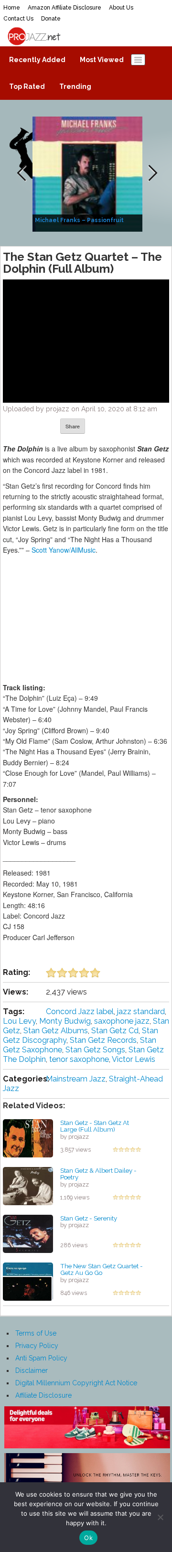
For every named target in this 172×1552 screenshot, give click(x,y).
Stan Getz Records (103, 1040)
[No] (160, 1517)
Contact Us (18, 18)
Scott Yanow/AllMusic (64, 550)
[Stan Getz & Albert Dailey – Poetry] (28, 1185)
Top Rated (27, 86)
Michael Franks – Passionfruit (79, 220)
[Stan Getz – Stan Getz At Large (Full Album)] (28, 1137)
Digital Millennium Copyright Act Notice (76, 1383)
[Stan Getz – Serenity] (28, 1233)
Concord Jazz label (80, 1011)
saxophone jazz (122, 1021)
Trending (75, 86)
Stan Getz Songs (95, 1049)
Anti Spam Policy (41, 1358)
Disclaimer (31, 1370)
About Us (121, 7)
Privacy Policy (36, 1345)
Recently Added (37, 60)
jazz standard (141, 1011)
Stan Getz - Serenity (88, 1218)
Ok (88, 1537)
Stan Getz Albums (55, 1030)
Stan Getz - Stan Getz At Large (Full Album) (94, 1126)
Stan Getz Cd (115, 1030)
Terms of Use (35, 1333)
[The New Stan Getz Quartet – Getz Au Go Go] (28, 1280)
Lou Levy (19, 1021)
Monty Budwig (65, 1021)
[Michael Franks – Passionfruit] (88, 173)
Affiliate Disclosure (43, 1395)
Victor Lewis (133, 1059)
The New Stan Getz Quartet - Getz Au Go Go (101, 1269)
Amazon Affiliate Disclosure (64, 7)
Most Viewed (102, 60)
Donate (51, 18)
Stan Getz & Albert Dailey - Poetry (98, 1174)
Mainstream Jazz (76, 1078)
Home (11, 7)
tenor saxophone (79, 1059)
